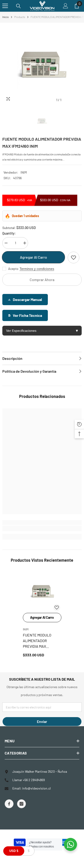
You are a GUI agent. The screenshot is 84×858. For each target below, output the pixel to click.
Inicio (5, 16)
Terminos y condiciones (37, 269)
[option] (42, 64)
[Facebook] (9, 803)
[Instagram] (21, 803)
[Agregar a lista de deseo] (73, 257)
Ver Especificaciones (42, 330)
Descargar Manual (27, 299)
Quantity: (9, 233)
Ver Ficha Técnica (27, 315)
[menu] (5, 6)
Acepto (13, 269)
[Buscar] (18, 6)
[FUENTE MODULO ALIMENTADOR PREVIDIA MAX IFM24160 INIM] (42, 591)
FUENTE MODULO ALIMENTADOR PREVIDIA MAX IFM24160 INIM (37, 641)
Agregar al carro (33, 257)
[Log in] (65, 5)
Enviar (42, 721)
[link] (42, 528)
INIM (24, 172)
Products (19, 16)
